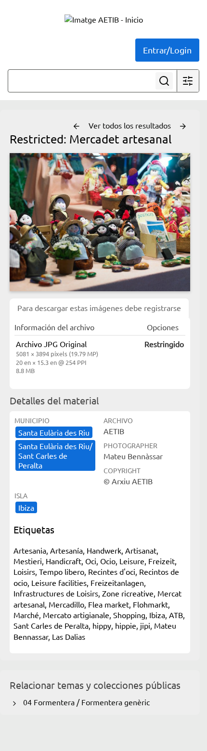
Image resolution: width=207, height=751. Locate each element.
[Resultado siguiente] (183, 126)
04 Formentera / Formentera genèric (84, 702)
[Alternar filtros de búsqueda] (188, 81)
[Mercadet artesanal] (100, 222)
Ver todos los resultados (131, 125)
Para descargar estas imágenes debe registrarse (99, 307)
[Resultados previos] (76, 126)
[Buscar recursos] (164, 81)
